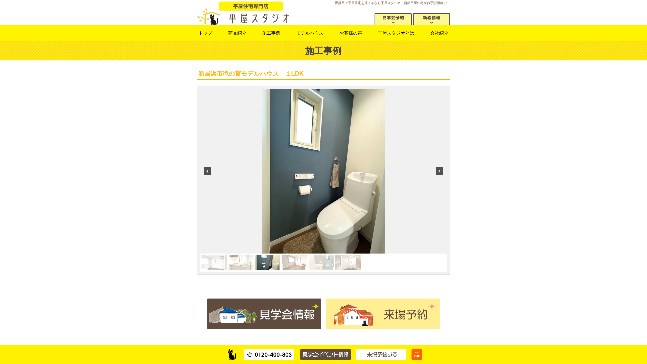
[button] (207, 171)
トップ (205, 33)
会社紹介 (439, 33)
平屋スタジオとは (396, 33)
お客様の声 (350, 33)
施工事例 (271, 33)
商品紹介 (237, 33)
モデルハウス (310, 33)
